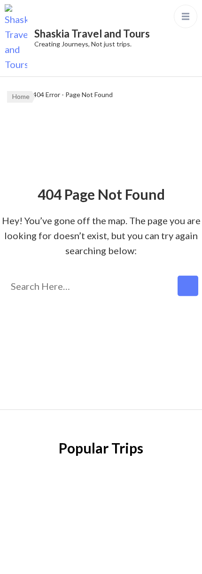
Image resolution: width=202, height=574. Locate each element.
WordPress (99, 557)
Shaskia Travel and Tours (92, 33)
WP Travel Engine (99, 542)
